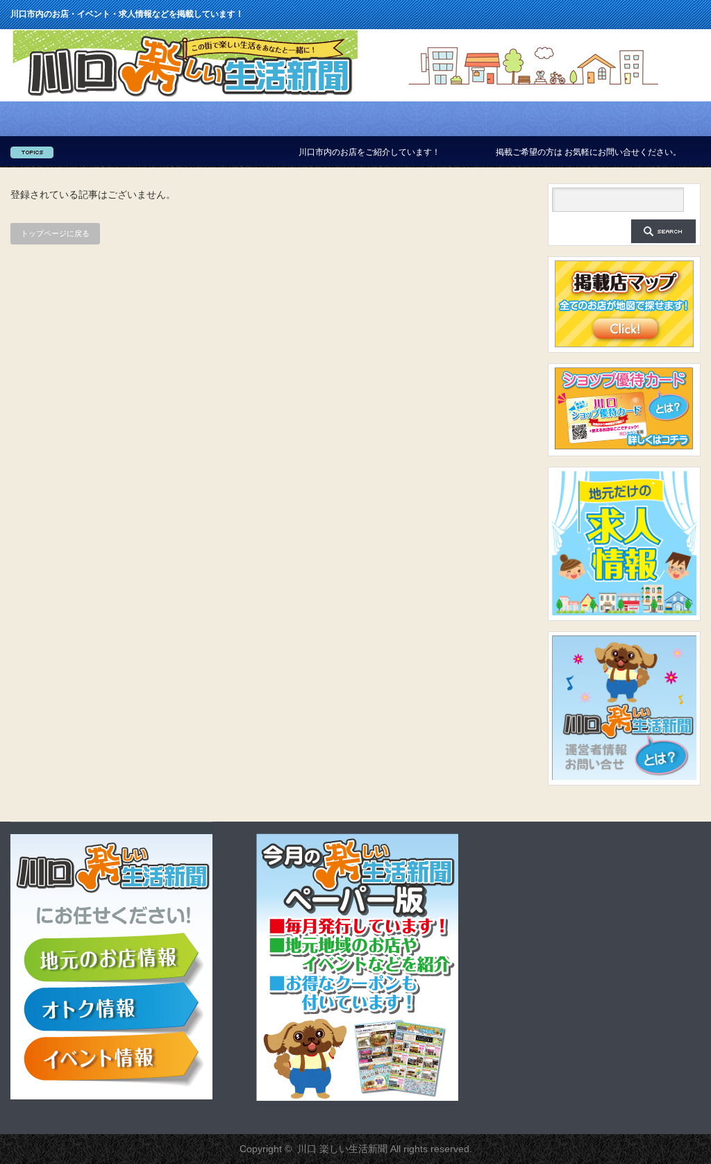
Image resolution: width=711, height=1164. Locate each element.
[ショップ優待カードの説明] (624, 448)
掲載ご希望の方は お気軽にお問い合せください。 (559, 152)
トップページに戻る (55, 233)
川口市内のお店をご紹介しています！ (340, 152)
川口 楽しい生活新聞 (342, 1148)
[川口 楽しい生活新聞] (185, 96)
